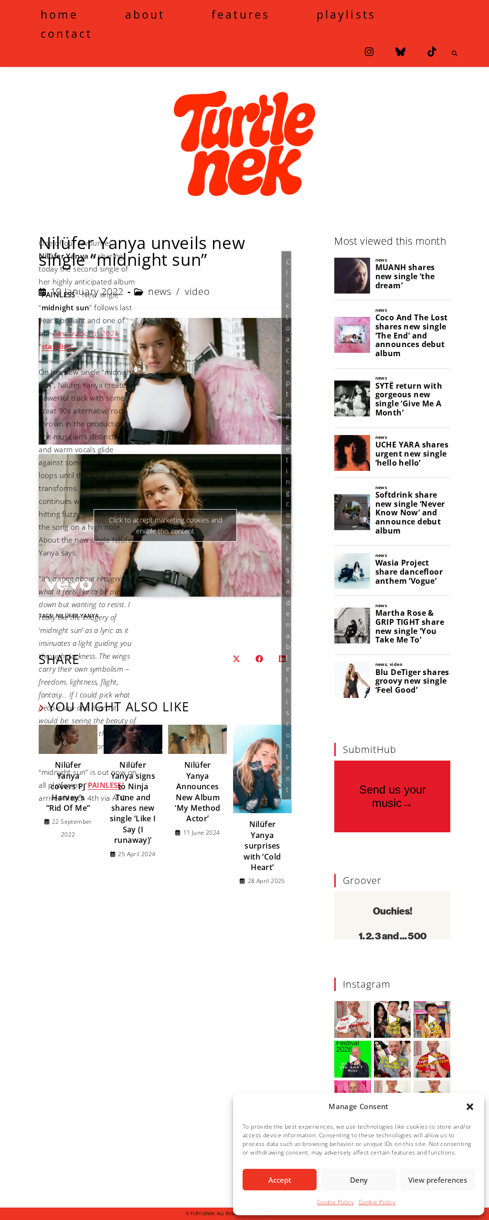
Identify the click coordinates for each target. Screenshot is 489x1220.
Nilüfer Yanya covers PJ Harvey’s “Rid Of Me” (68, 786)
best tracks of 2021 (86, 333)
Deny (359, 1180)
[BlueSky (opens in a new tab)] (400, 52)
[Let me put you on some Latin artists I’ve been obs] (392, 1059)
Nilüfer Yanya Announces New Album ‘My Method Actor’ (197, 792)
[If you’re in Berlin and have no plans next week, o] (352, 1059)
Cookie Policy (335, 1202)
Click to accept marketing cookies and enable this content (289, 525)
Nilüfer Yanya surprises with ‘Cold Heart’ (262, 845)
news (159, 291)
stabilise (57, 346)
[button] (470, 1106)
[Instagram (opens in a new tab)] (369, 52)
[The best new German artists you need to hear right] (392, 1019)
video (197, 291)
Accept (279, 1180)
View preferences (437, 1180)
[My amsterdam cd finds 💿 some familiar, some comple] (432, 1019)
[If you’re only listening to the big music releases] (352, 1019)
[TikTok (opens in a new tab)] (432, 52)
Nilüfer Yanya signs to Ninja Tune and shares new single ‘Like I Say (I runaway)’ (133, 802)
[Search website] (454, 53)
